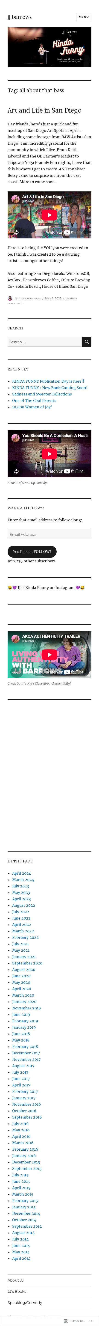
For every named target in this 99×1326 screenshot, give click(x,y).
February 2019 (25, 1021)
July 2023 (20, 886)
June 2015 (21, 1181)
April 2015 (21, 1187)
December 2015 (26, 1162)
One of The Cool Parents (34, 400)
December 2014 (26, 1213)
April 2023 (21, 899)
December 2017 (26, 1053)
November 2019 (26, 1008)
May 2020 (21, 982)
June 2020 (21, 976)
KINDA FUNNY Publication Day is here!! (48, 381)
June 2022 (21, 918)
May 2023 (21, 892)
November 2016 (26, 1104)
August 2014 (23, 1232)
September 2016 (27, 1117)
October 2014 (24, 1220)
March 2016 (23, 1143)
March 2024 (23, 879)
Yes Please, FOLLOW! (32, 551)
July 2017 (20, 1072)
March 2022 (23, 931)
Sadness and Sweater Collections (42, 394)
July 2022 (20, 911)
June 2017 (21, 1078)
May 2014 (20, 1252)
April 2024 (21, 873)
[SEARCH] (86, 342)
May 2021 (20, 950)
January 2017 (23, 1098)
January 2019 (24, 1027)
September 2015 (27, 1168)
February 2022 (25, 937)
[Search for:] (45, 342)
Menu (84, 17)
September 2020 (27, 963)
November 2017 (26, 1059)
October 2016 (24, 1110)
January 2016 (24, 1155)
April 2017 (21, 1085)
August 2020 (23, 969)
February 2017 (25, 1091)
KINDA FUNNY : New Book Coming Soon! (49, 387)
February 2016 (25, 1149)
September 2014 (27, 1226)
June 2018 (21, 1033)
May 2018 (20, 1040)
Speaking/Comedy (25, 1303)
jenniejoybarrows (28, 298)
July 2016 (20, 1123)
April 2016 (21, 1136)
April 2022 (21, 924)
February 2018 (25, 1046)
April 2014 (21, 1258)
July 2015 (20, 1175)
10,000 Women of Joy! (32, 407)
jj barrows (20, 17)
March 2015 (22, 1194)
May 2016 (21, 1130)
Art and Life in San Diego (45, 110)
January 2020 (24, 1001)
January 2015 (24, 1207)
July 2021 (20, 944)
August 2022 (23, 905)
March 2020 (23, 995)
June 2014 (21, 1245)
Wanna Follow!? (26, 508)
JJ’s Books (17, 1291)
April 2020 (21, 988)
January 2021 (24, 956)
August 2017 (23, 1066)
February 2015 (25, 1200)
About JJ (16, 1280)
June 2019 (21, 1014)
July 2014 (20, 1239)
